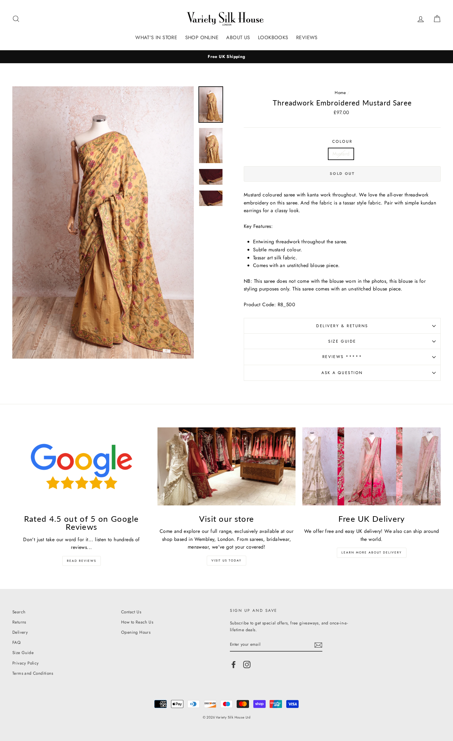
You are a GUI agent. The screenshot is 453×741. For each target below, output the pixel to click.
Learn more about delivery (371, 552)
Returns (19, 622)
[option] (226, 56)
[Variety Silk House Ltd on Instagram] (247, 664)
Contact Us (131, 612)
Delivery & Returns (342, 326)
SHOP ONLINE (201, 37)
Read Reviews (81, 560)
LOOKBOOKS (273, 37)
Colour (342, 141)
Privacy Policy (25, 663)
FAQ (16, 642)
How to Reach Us (137, 622)
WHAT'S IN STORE (156, 37)
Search (18, 612)
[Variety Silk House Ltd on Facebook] (233, 664)
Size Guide (342, 341)
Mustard (341, 153)
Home (340, 92)
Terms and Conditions (32, 673)
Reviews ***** (342, 357)
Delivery (20, 632)
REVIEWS (307, 37)
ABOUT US (238, 37)
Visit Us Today (226, 560)
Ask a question (342, 373)
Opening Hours (135, 632)
